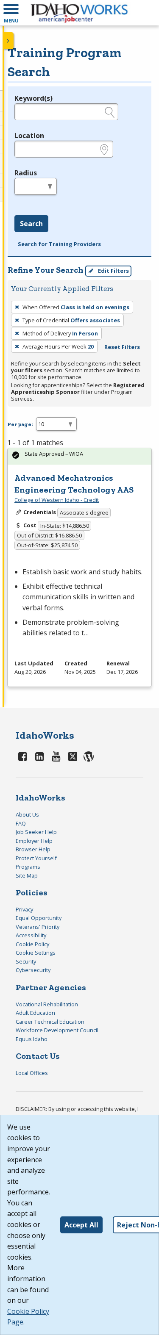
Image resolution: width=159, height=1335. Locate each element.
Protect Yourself (36, 858)
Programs (28, 866)
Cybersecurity (33, 970)
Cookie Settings (36, 952)
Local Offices (32, 1073)
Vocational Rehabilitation (47, 1004)
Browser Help (33, 849)
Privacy (24, 909)
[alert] (79, 456)
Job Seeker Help (36, 832)
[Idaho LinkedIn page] (40, 756)
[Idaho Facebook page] (23, 756)
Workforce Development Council (57, 1030)
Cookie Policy (32, 944)
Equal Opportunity (38, 918)
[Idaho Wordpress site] (88, 756)
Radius (25, 172)
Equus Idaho (31, 1039)
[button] (11, 12)
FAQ (21, 823)
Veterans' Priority (37, 927)
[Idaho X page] (74, 756)
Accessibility (31, 935)
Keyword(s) (33, 98)
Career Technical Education (50, 1021)
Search (31, 223)
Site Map (27, 875)
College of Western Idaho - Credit (56, 500)
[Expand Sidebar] (8, 40)
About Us (27, 814)
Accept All (81, 1225)
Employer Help (34, 841)
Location (29, 135)
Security (26, 961)
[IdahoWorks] (79, 12)
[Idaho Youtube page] (56, 756)
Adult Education (35, 1012)
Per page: (20, 424)
